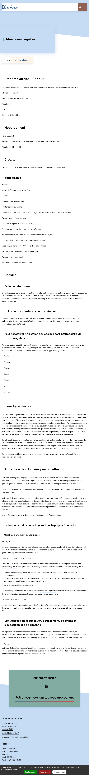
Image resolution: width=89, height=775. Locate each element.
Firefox (6, 356)
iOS (5, 386)
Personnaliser (59, 772)
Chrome (7, 362)
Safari (6, 374)
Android (7, 392)
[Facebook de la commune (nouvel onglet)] (44, 686)
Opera (6, 380)
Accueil (7, 60)
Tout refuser (45, 772)
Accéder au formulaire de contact (15, 737)
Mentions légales (22, 60)
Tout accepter (30, 772)
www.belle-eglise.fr (29, 480)
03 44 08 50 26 (7, 729)
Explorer (7, 368)
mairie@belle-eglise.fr (10, 733)
